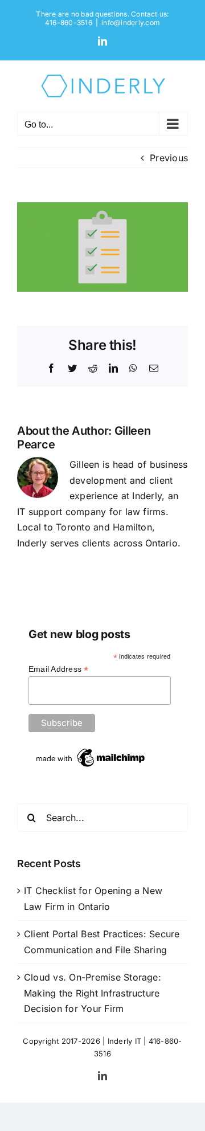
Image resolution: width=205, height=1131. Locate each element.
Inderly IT (124, 1041)
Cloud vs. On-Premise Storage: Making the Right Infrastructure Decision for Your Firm (92, 992)
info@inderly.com (130, 22)
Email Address (58, 669)
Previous (169, 158)
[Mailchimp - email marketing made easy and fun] (91, 750)
